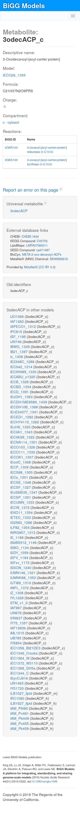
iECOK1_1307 (22, 456)
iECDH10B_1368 (24, 406)
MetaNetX (31, 267)
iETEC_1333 (21, 517)
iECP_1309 (20, 466)
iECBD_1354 (21, 386)
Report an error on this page (31, 189)
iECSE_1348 (21, 482)
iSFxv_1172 (20, 562)
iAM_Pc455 (20, 723)
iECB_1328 (20, 381)
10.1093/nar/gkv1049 (44, 781)
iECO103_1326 (23, 446)
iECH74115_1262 (25, 421)
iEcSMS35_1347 (24, 492)
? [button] (60, 189)
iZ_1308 (17, 592)
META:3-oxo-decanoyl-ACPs (42, 254)
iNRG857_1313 (23, 532)
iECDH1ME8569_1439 (29, 401)
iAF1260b (18, 627)
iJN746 (16, 341)
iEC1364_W (20, 657)
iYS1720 (17, 688)
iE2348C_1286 (22, 361)
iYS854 (16, 642)
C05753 (42, 240)
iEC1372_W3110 (24, 662)
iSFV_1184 (19, 557)
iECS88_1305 (22, 472)
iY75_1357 (19, 622)
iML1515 (17, 632)
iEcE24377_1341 (24, 411)
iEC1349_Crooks (24, 652)
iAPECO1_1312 (23, 326)
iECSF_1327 (21, 487)
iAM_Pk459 (20, 728)
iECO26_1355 (14, 74)
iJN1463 (17, 682)
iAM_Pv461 (20, 713)
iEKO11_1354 (22, 512)
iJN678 (16, 612)
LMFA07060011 (37, 245)
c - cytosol (11, 122)
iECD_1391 (20, 391)
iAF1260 (17, 321)
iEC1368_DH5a (23, 667)
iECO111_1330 (23, 451)
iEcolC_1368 (21, 461)
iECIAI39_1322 (23, 436)
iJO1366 (17, 316)
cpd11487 (43, 249)
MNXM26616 (59, 258)
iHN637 (16, 617)
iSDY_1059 (19, 552)
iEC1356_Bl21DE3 (25, 647)
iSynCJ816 (19, 677)
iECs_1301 (19, 477)
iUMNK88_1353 (23, 577)
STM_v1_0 (19, 602)
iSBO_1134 (20, 547)
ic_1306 (17, 356)
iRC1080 (17, 698)
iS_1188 (17, 537)
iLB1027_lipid (21, 693)
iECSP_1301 (21, 497)
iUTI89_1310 (21, 582)
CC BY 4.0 (47, 267)
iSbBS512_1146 (24, 542)
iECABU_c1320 (23, 376)
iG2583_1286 (21, 522)
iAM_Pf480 (19, 708)
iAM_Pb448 (20, 718)
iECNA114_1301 (24, 441)
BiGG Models (24, 5)
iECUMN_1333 (22, 502)
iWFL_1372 (20, 587)
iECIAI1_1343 (21, 431)
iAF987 (16, 607)
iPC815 (16, 331)
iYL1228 (17, 597)
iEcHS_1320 (20, 426)
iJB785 (16, 637)
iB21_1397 (19, 351)
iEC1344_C (20, 672)
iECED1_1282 (22, 416)
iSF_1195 (18, 336)
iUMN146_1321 (23, 572)
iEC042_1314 (21, 366)
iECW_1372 (20, 507)
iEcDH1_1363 (22, 396)
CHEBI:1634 (30, 236)
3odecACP (19, 210)
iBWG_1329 (20, 346)
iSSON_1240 (21, 567)
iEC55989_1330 (23, 371)
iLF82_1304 (20, 527)
